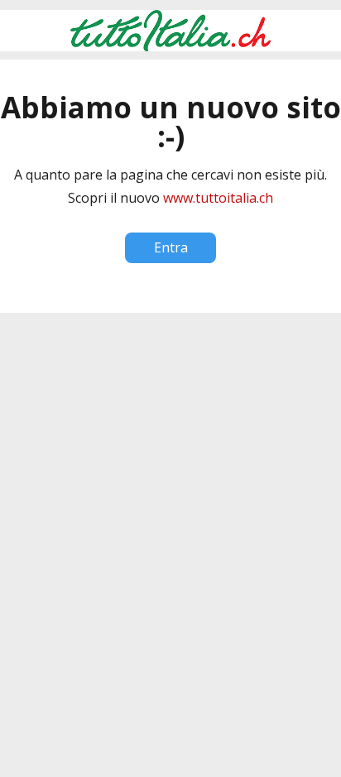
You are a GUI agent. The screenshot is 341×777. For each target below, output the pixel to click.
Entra (171, 247)
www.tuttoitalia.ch (218, 198)
